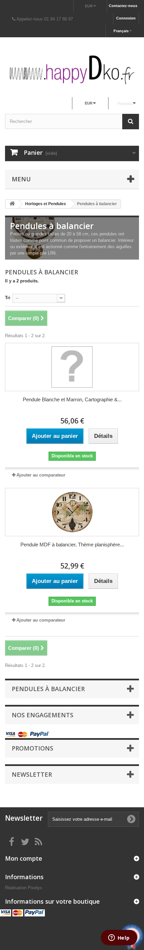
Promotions (32, 748)
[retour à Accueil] (12, 204)
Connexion (126, 18)
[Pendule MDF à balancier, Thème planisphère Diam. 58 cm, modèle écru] (72, 512)
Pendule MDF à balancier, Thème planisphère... (72, 544)
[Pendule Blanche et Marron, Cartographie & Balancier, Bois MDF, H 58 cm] (72, 367)
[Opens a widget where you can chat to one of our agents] (118, 938)
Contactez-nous (123, 6)
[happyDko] (72, 69)
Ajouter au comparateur (40, 475)
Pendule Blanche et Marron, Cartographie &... (72, 399)
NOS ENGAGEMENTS (42, 715)
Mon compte (23, 858)
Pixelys (35, 887)
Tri (7, 297)
